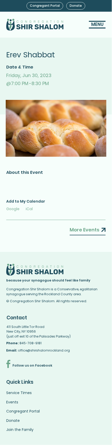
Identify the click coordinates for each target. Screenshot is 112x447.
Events (12, 402)
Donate (13, 420)
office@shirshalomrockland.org (44, 350)
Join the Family (20, 429)
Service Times (19, 392)
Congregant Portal (23, 411)
